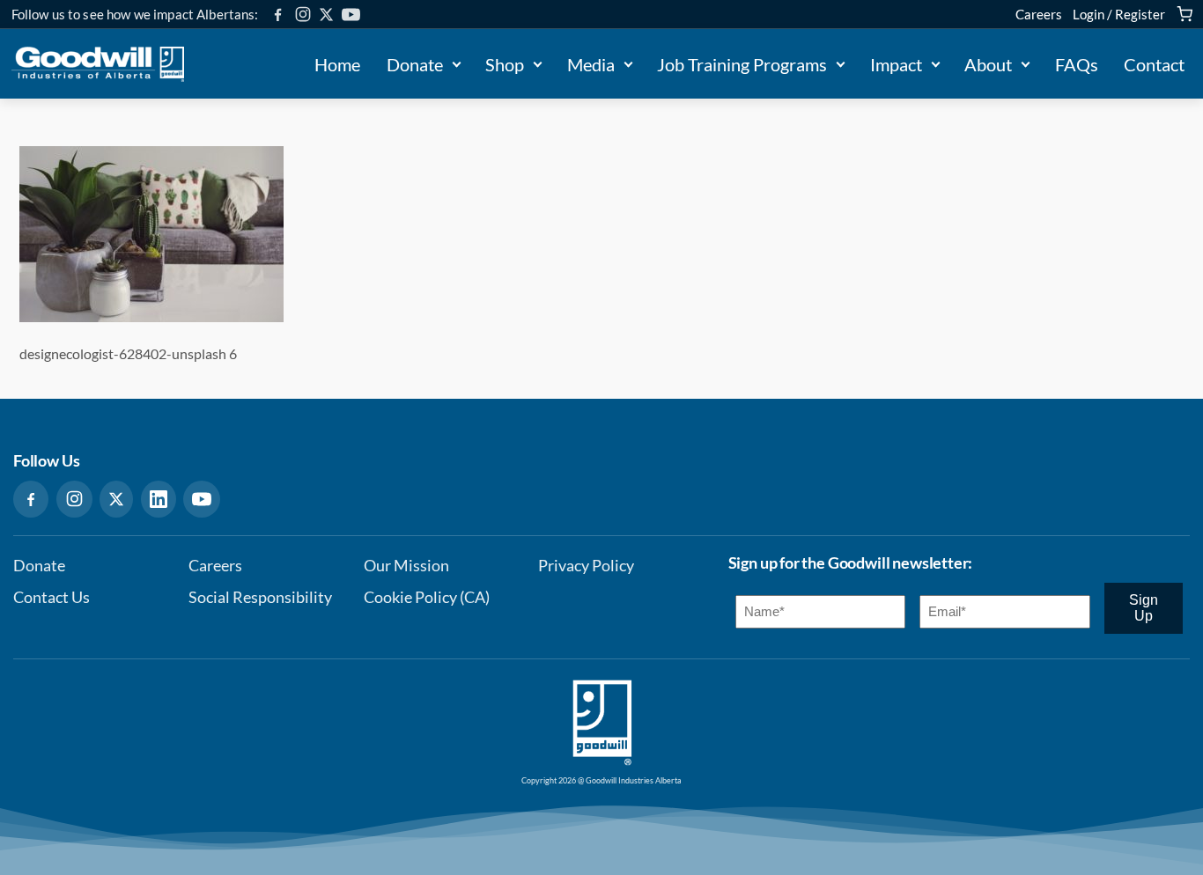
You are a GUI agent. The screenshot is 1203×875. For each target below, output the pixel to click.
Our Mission (406, 565)
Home (337, 64)
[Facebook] (277, 14)
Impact (896, 64)
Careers (1038, 14)
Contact (1154, 64)
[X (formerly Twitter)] (326, 14)
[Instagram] (303, 14)
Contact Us (51, 597)
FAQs (1076, 64)
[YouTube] (351, 14)
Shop (504, 64)
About (988, 64)
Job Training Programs (742, 64)
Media (591, 64)
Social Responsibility (260, 597)
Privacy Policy (586, 565)
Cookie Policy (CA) (427, 597)
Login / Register (1119, 14)
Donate (415, 64)
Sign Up (1143, 607)
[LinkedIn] (158, 499)
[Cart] (1184, 14)
